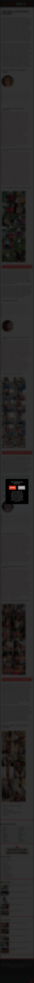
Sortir (21, 487)
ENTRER (12, 487)
